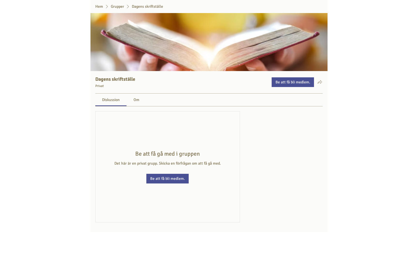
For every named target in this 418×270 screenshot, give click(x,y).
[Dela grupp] (320, 82)
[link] (111, 99)
